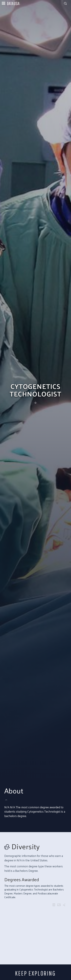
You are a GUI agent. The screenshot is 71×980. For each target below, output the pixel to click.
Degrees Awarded (21, 879)
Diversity (26, 846)
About (13, 791)
